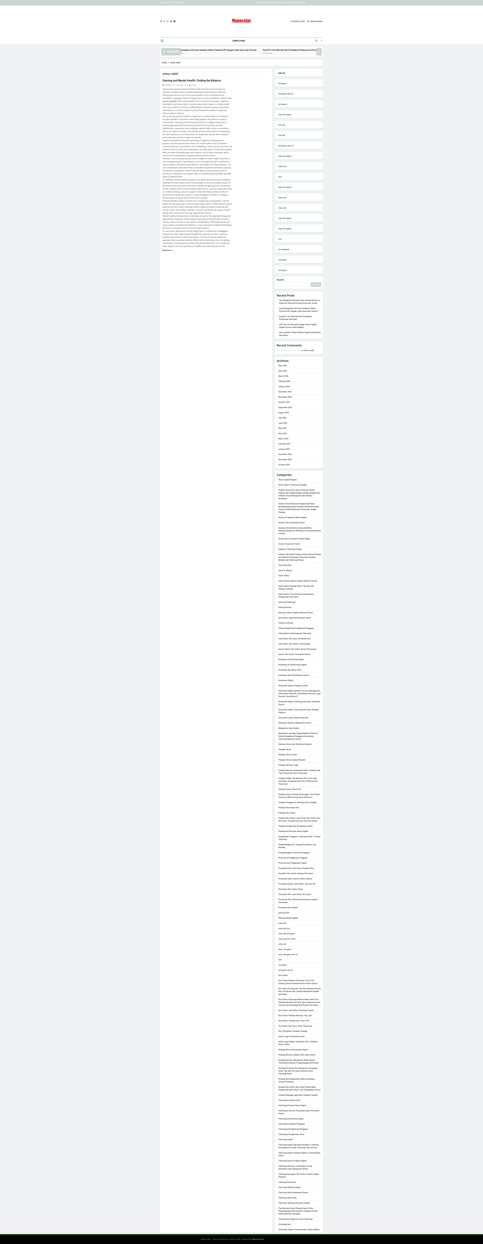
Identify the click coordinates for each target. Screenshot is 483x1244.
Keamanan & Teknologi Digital (291, 659)
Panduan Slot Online (286, 813)
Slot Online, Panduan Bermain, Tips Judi (295, 1015)
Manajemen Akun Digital (288, 728)
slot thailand (283, 249)
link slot (281, 125)
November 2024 (285, 459)
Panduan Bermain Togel (288, 765)
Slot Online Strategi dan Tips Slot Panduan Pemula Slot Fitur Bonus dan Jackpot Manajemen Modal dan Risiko (299, 991)
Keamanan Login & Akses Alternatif (293, 718)
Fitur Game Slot (285, 565)
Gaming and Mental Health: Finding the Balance (192, 80)
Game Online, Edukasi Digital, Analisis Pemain (297, 581)
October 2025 (284, 402)
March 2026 (283, 376)
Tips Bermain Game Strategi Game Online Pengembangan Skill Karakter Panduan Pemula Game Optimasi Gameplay (297, 1211)
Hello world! (309, 350)
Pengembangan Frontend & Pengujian (294, 853)
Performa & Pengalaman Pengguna (292, 858)
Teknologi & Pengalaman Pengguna (293, 1129)
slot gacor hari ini (285, 94)
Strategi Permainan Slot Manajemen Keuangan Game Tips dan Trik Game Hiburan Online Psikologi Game (297, 1071)
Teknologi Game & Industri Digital (292, 1161)
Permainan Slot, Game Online (290, 889)
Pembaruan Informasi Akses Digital (293, 831)
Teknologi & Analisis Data (289, 1100)
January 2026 (284, 386)
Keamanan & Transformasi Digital (292, 665)
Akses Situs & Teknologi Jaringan (292, 485)
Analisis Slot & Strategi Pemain (291, 522)
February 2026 (284, 381)
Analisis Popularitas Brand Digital (292, 517)
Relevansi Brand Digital (288, 918)
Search (280, 279)
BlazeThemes (258, 1239)
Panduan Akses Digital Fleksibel (291, 760)
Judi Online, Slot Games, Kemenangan (294, 644)
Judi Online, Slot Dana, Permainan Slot (294, 639)
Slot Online (283, 975)
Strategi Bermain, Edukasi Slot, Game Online (296, 1055)
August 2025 (283, 412)
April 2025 (282, 433)
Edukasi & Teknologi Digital (289, 549)
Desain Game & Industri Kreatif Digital (294, 539)
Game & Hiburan (285, 570)
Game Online (283, 575)
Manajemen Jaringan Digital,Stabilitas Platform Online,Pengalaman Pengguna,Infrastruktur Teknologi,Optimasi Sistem (298, 736)
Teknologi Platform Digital (289, 1187)
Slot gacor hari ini (285, 146)
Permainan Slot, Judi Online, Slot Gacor (294, 894)
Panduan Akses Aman (287, 754)
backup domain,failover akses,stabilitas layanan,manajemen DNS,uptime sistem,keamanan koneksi (299, 531)
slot (280, 177)
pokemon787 (283, 913)
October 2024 (284, 465)
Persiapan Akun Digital (287, 907)
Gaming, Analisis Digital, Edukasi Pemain (295, 612)
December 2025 (285, 392)
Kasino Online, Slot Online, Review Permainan (297, 649)
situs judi (282, 923)
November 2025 (285, 397)
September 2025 (285, 407)
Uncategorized (284, 1224)
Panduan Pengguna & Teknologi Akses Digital (297, 802)
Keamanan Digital (285, 680)
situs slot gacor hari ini (288, 954)
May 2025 (282, 428)
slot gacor (282, 83)
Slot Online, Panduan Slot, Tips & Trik (293, 1021)
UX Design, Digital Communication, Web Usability (299, 1229)
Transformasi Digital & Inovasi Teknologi (295, 1219)
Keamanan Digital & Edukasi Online (293, 685)
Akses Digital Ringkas (287, 480)
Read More (167, 250)
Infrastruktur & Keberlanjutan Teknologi (294, 633)
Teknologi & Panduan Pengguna (291, 1124)
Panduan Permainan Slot (288, 807)
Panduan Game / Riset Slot (289, 789)
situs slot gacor (285, 114)
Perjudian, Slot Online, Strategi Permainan (295, 873)
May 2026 (282, 366)
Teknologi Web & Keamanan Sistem (293, 1192)
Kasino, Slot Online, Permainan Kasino (294, 654)
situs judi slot (284, 928)
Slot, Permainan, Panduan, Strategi (292, 1031)
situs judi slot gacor (286, 933)
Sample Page (238, 41)
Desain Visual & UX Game (289, 544)
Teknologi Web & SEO (287, 1198)
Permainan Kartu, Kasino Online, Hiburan (295, 879)
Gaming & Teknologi (286, 602)
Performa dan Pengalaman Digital (292, 863)
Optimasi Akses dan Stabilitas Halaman (295, 744)
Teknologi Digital (285, 1139)
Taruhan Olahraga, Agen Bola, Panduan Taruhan (298, 1095)
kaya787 (173, 101)
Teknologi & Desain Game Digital (292, 1105)
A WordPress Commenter (289, 350)
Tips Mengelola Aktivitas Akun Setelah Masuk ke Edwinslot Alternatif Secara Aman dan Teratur (266, 3)
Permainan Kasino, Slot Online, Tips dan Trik (296, 884)
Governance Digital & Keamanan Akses (294, 618)
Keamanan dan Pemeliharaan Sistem (293, 675)
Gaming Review (284, 607)
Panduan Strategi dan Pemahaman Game (295, 826)
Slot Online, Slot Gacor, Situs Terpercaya (295, 1026)
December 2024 (285, 454)
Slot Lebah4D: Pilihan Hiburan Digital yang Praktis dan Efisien (306, 50)
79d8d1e (168, 85)
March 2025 (283, 439)
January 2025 (284, 449)
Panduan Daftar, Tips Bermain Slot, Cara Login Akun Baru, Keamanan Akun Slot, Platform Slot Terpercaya (297, 781)
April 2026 (282, 371)
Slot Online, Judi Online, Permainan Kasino (296, 1010)
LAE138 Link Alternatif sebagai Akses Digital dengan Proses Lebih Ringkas (238, 50)
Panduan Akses (284, 749)
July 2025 (282, 418)
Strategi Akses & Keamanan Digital (293, 1050)
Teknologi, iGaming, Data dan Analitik (294, 1203)
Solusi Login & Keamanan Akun (291, 1036)
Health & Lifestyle (285, 623)
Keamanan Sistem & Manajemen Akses (294, 723)
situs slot (282, 166)
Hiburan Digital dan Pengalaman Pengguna (296, 628)
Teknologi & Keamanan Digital (291, 1119)
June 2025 (282, 423)
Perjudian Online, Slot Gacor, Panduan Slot (296, 868)
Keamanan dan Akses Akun (289, 670)
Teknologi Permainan (287, 1182)
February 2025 (284, 444)
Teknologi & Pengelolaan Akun (291, 1134)
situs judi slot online (287, 939)
